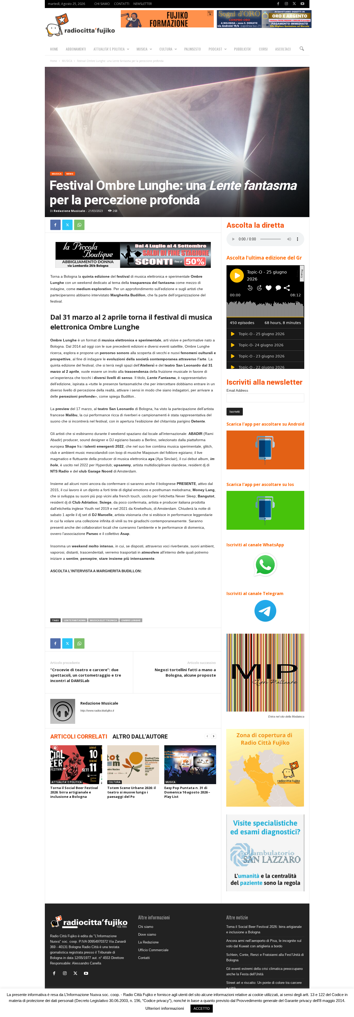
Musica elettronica (103, 620)
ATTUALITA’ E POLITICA (109, 49)
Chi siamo (145, 927)
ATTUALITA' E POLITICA (67, 782)
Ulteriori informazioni (164, 1008)
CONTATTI (121, 4)
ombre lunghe (130, 620)
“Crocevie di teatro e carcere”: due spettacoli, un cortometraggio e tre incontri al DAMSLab (85, 675)
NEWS (69, 173)
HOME (54, 49)
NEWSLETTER (142, 4)
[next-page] (213, 736)
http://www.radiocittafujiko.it (97, 710)
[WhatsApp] (79, 225)
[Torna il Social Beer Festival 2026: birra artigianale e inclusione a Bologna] (76, 764)
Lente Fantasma (75, 620)
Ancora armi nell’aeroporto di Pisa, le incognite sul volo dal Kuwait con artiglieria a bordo (263, 943)
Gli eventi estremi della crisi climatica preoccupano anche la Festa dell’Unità (264, 971)
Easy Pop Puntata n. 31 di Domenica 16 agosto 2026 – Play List (187, 792)
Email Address (237, 390)
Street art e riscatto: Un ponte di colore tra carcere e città (264, 985)
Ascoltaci (283, 49)
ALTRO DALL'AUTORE (140, 736)
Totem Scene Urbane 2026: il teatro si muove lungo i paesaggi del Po (131, 792)
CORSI (263, 49)
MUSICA (142, 49)
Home (53, 61)
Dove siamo (147, 934)
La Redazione (148, 942)
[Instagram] (286, 4)
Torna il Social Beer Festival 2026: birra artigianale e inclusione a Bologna (74, 792)
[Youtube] (302, 4)
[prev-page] (207, 736)
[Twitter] (294, 4)
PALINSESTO (192, 49)
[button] (301, 49)
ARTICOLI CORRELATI (78, 736)
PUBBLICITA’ (242, 49)
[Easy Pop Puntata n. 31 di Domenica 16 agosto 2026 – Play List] (190, 764)
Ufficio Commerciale (153, 950)
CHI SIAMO (102, 4)
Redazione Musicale (69, 211)
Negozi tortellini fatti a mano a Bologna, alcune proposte (185, 672)
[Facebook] (278, 4)
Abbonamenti (76, 49)
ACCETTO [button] (202, 1009)
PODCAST (215, 49)
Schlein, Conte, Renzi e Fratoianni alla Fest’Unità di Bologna (265, 957)
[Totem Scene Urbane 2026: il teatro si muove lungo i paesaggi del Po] (133, 764)
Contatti (144, 958)
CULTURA (165, 49)
